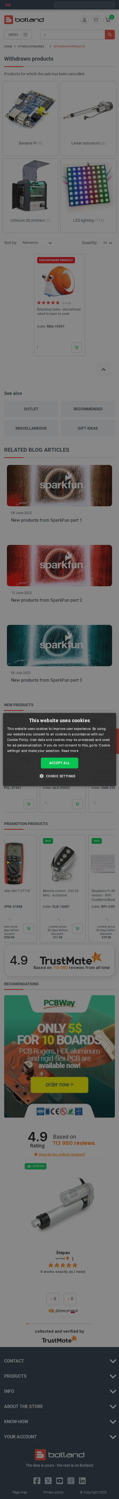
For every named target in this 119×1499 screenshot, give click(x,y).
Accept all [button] (59, 763)
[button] (59, 775)
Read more (69, 751)
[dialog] (59, 749)
